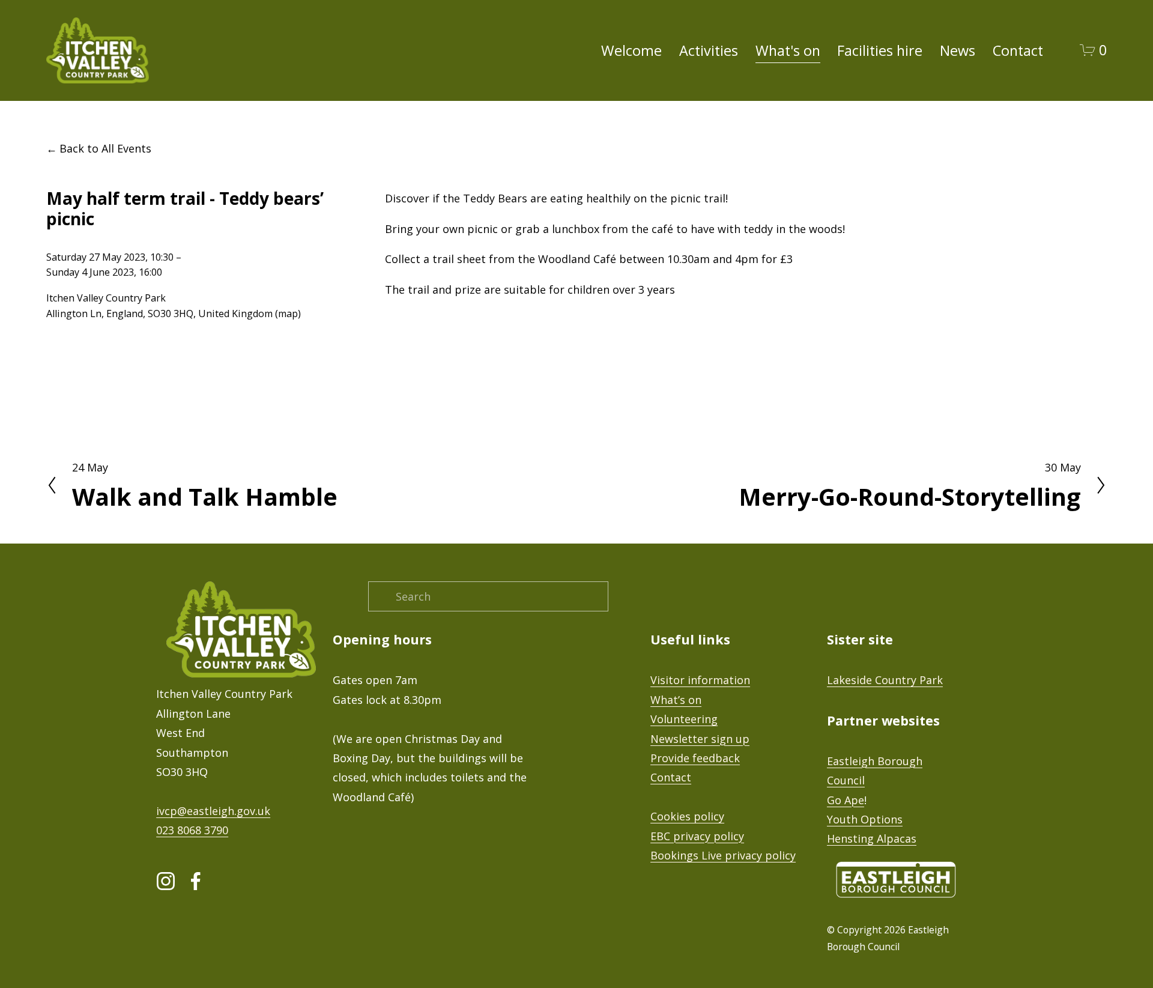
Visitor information (700, 680)
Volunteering (684, 719)
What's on (787, 50)
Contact (1018, 50)
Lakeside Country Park (885, 680)
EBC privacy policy (697, 836)
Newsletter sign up (699, 739)
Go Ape (845, 800)
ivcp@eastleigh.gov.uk (213, 811)
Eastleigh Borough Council (874, 770)
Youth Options (865, 819)
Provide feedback (695, 758)
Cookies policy (687, 816)
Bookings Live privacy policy (723, 855)
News (957, 50)
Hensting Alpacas (871, 838)
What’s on (675, 700)
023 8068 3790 (192, 830)
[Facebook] (195, 881)
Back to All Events (105, 148)
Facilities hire (879, 50)
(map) (288, 313)
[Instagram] (165, 881)
